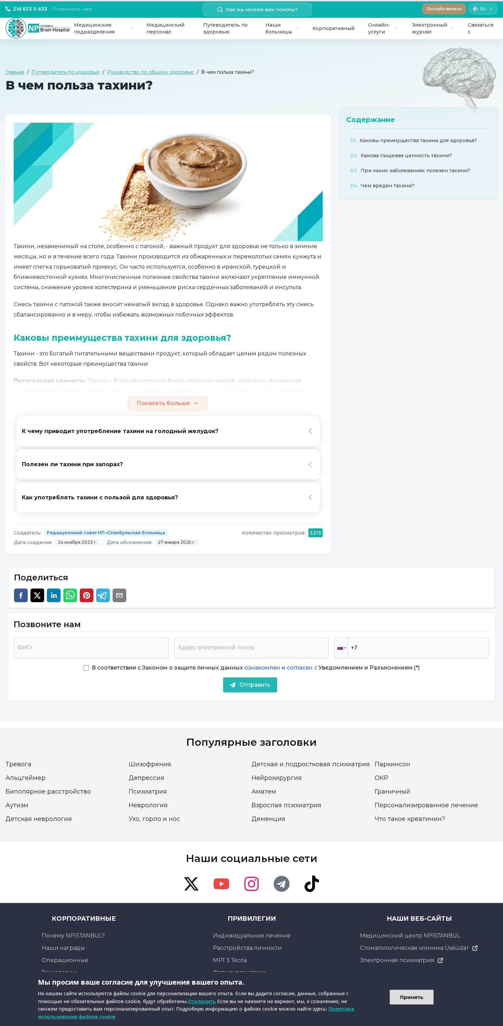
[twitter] (37, 595)
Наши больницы (279, 28)
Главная (14, 72)
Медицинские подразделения (94, 28)
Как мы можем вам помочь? (262, 9)
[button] (341, 647)
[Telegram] (281, 884)
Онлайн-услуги (379, 28)
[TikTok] (312, 884)
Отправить (255, 684)
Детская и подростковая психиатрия (311, 764)
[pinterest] (86, 595)
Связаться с (480, 28)
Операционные (65, 960)
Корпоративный (333, 28)
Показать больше (163, 403)
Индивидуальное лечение (252, 935)
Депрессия (146, 778)
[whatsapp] (70, 595)
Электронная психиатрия (397, 960)
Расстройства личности (247, 948)
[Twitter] (191, 884)
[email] (119, 595)
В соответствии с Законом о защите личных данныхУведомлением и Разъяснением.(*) (256, 667)
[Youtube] (221, 884)
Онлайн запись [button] (444, 8)
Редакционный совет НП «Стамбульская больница (106, 532)
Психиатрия (148, 791)
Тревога (18, 764)
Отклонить (202, 1001)
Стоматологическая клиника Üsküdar (414, 948)
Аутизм (16, 805)
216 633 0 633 (52, 9)
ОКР (381, 778)
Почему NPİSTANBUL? (73, 935)
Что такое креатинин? (410, 819)
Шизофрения (150, 764)
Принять (411, 997)
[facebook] (21, 595)
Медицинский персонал (165, 28)
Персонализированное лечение (426, 805)
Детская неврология (38, 819)
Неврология (148, 805)
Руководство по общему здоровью (150, 72)
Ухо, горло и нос (154, 819)
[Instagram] (251, 884)
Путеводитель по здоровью (225, 28)
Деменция (268, 819)
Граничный (392, 791)
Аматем (264, 791)
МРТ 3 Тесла (230, 960)
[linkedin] (54, 595)
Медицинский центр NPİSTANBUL (410, 935)
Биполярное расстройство (48, 791)
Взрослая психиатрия (286, 805)
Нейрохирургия (277, 778)
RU (483, 8)
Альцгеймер (25, 778)
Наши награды (63, 948)
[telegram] (103, 595)
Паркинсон (392, 764)
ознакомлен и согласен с (280, 667)
